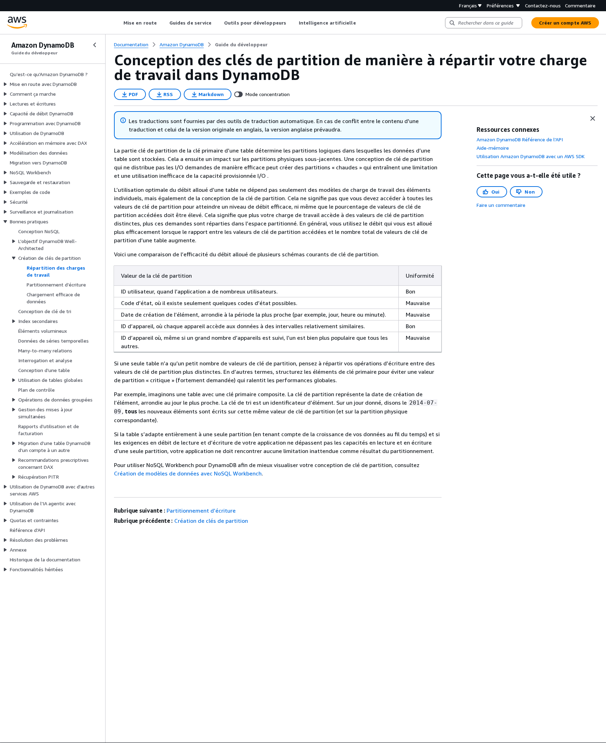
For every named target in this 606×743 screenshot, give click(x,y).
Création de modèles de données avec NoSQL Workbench (188, 473)
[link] (241, 44)
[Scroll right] (361, 22)
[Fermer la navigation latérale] (95, 44)
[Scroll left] (118, 22)
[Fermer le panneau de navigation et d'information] (593, 118)
